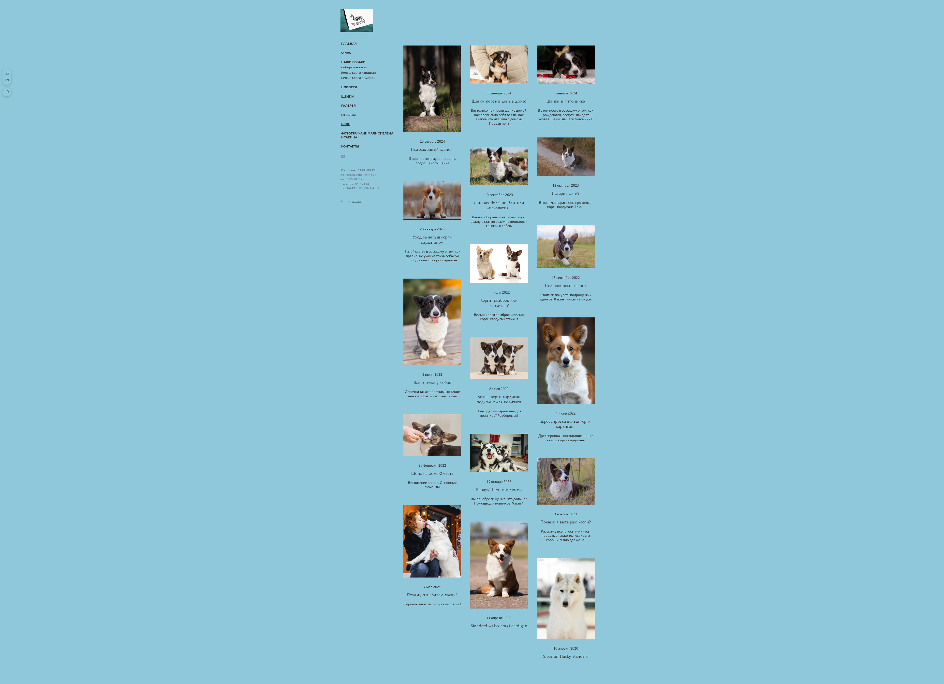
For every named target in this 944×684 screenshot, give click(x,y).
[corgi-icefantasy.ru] (356, 20)
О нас (346, 52)
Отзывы (348, 115)
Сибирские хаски (354, 67)
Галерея (348, 105)
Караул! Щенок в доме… (499, 489)
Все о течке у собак (432, 382)
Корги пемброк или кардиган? (499, 303)
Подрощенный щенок (565, 285)
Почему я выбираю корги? (566, 522)
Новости (349, 87)
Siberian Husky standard (566, 656)
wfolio (356, 201)
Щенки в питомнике (565, 101)
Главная (349, 43)
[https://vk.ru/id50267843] (343, 156)
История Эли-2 (565, 193)
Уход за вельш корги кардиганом (432, 240)
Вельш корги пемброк (358, 77)
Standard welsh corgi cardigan (499, 625)
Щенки (347, 96)
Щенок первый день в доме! (499, 101)
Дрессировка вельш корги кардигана (566, 424)
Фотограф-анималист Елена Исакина (367, 135)
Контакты (350, 146)
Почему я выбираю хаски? (432, 594)
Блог (345, 124)
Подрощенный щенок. (432, 149)
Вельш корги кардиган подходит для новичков (499, 399)
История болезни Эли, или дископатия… (499, 205)
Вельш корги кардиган (358, 72)
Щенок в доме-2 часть (432, 473)
